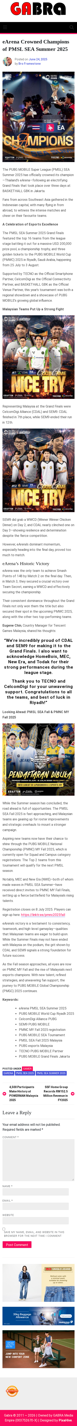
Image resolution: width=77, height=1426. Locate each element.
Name (7, 1186)
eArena (8, 1073)
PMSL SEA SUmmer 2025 (51, 1073)
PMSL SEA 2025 (25, 1073)
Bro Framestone (29, 63)
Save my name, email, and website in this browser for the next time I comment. (34, 1234)
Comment (10, 1137)
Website (8, 1215)
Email (7, 1200)
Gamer (27, 1068)
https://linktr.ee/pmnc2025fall (43, 915)
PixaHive (65, 1420)
